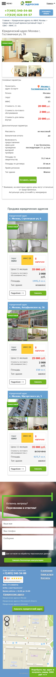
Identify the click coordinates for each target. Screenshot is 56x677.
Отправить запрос (46, 12)
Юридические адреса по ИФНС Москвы (29, 20)
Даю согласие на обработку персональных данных (28, 553)
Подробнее (16, 293)
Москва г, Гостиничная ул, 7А (40, 87)
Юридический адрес (25, 217)
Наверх (50, 3)
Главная (5, 20)
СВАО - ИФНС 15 (9, 25)
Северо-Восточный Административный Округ (22, 23)
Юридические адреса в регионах (15, 604)
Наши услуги (47, 574)
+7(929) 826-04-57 (18, 14)
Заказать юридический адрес (28, 609)
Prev (12, 71)
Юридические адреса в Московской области (20, 601)
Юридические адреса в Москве (14, 598)
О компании (46, 570)
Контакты (45, 578)
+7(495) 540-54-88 (18, 10)
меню (9, 3)
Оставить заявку (28, 180)
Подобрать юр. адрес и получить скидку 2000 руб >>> (42, 672)
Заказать (38, 293)
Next (43, 71)
